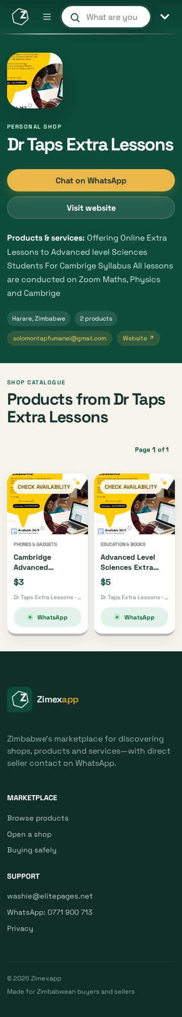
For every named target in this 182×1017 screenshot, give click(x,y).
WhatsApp (52, 617)
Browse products (38, 818)
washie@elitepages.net (50, 896)
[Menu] (47, 17)
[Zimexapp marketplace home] (19, 16)
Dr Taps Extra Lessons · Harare (47, 597)
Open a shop (29, 834)
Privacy (20, 928)
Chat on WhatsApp (91, 180)
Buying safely (32, 849)
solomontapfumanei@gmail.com (59, 338)
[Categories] (165, 17)
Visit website (91, 208)
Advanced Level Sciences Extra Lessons (128, 567)
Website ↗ (138, 338)
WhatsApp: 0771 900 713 (50, 912)
